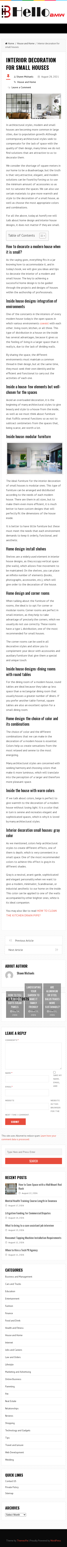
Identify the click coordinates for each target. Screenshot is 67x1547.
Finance (9, 1313)
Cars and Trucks (13, 1284)
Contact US (10, 1481)
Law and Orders (13, 1357)
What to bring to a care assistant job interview (29, 1225)
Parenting (10, 1386)
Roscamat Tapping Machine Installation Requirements (33, 1238)
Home (11, 43)
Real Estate (10, 1401)
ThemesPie (22, 1540)
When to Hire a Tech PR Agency (21, 1250)
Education (10, 1291)
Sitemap (9, 1493)
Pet (6, 1393)
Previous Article (24, 940)
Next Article (15, 950)
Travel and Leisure (14, 1445)
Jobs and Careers (13, 1349)
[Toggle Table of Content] (41, 236)
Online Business (13, 1379)
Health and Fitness (14, 1327)
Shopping (10, 1423)
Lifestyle (9, 1364)
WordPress (55, 1540)
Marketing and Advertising (18, 1371)
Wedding (9, 1459)
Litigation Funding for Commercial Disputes (28, 1213)
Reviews (9, 1415)
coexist (44, 323)
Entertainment (12, 1298)
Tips (7, 1437)
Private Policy (12, 1487)
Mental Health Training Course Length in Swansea (31, 1201)
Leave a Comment (21, 87)
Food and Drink (12, 1320)
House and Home (25, 43)
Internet (9, 1342)
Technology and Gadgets (17, 1430)
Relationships (12, 1408)
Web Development (14, 1452)
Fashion (9, 1306)
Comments (12, 1040)
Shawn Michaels (24, 76)
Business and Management (18, 1276)
